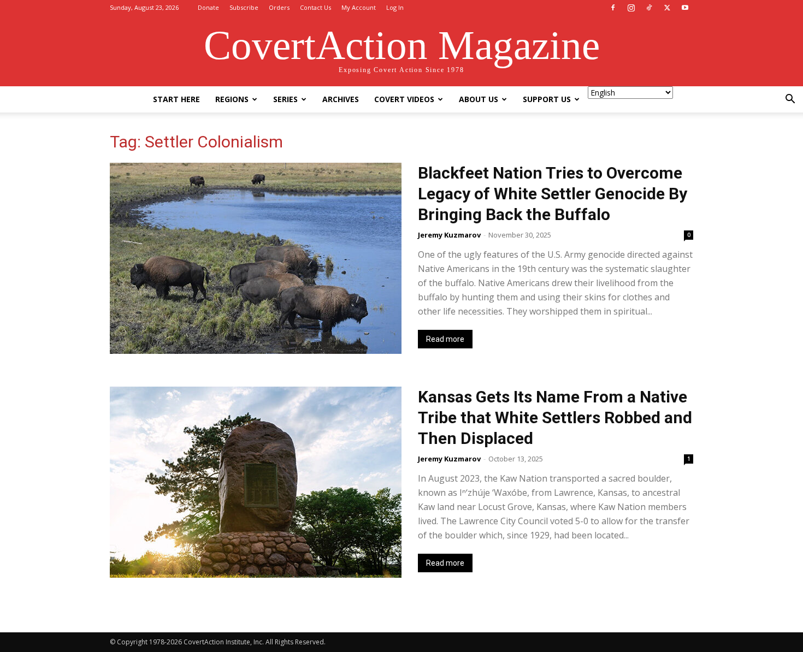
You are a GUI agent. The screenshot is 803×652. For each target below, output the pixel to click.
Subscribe (243, 7)
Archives (340, 99)
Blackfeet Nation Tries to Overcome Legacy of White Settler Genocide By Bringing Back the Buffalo (552, 193)
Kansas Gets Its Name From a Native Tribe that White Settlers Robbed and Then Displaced (555, 417)
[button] (790, 100)
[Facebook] (613, 7)
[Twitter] (667, 7)
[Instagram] (631, 7)
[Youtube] (685, 7)
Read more (445, 339)
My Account (358, 7)
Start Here (176, 99)
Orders (279, 7)
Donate (208, 7)
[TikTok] (649, 7)
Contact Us (315, 7)
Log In (395, 7)
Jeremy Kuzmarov (449, 235)
